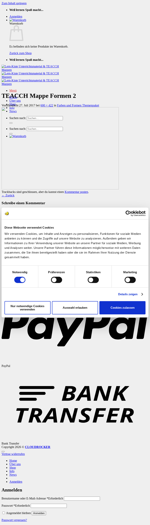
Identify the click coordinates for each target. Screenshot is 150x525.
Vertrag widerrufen (13, 454)
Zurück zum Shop (20, 53)
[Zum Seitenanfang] (3, 451)
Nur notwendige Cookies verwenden (27, 307)
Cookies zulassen (123, 307)
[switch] (56, 280)
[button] (15, 16)
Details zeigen (128, 294)
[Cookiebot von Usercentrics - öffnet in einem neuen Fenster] (128, 213)
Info (11, 471)
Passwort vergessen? (14, 520)
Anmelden (39, 513)
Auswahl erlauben (75, 307)
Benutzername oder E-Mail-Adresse (32, 498)
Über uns (15, 100)
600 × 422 (46, 105)
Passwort (16, 505)
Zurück (8, 195)
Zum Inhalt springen (14, 3)
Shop (12, 467)
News (13, 474)
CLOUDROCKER (37, 447)
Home (13, 460)
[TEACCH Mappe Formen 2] (60, 188)
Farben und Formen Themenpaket (78, 105)
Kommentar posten (76, 192)
